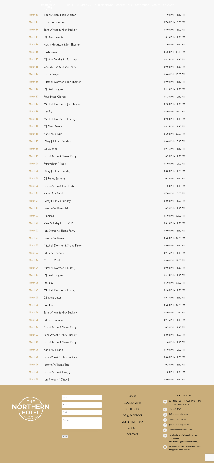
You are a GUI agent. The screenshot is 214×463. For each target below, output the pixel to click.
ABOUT (132, 428)
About (156, 5)
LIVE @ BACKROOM (132, 415)
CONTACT (132, 434)
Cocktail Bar (124, 5)
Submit (65, 436)
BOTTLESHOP (132, 409)
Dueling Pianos (104, 5)
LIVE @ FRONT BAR (132, 422)
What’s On (83, 5)
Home (70, 5)
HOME (132, 397)
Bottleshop (142, 5)
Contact (168, 5)
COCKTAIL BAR (132, 403)
